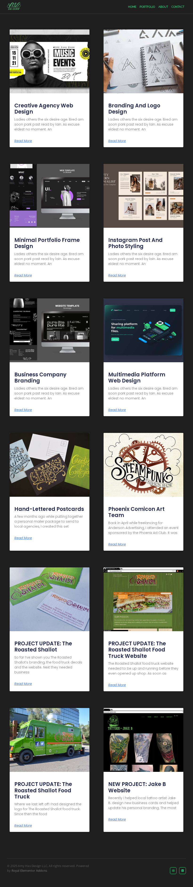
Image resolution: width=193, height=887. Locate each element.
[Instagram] (173, 870)
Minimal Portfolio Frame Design (47, 243)
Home (132, 6)
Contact (177, 6)
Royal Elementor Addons (29, 870)
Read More (23, 140)
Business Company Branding (40, 377)
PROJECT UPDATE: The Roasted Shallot (43, 646)
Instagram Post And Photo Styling (135, 243)
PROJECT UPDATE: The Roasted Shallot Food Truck (43, 790)
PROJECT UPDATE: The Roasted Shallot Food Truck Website (137, 650)
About (163, 6)
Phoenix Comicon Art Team (136, 512)
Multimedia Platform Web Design (136, 377)
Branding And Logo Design (134, 108)
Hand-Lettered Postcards (49, 509)
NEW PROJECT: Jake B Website (137, 787)
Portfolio (147, 6)
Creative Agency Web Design (43, 108)
